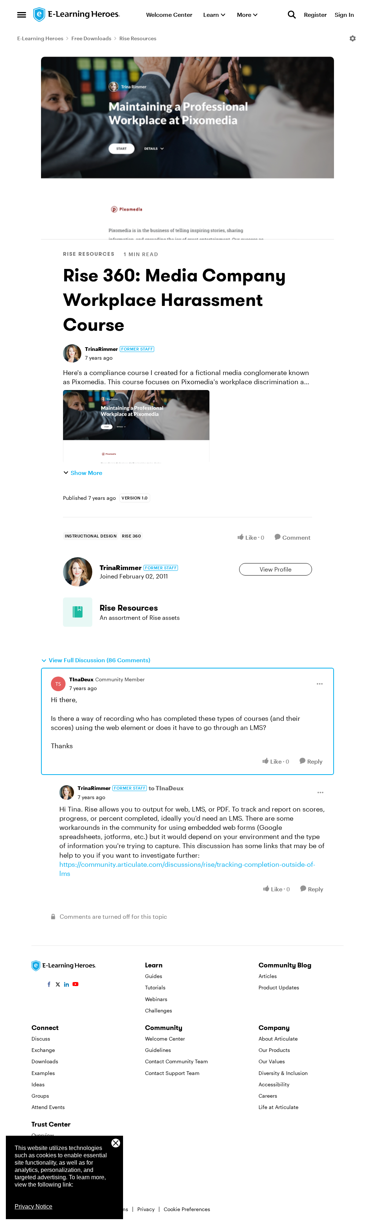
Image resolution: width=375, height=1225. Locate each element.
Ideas (38, 1084)
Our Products (274, 1050)
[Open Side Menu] (22, 14)
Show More (86, 472)
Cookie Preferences (187, 1209)
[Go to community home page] (76, 14)
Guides (153, 976)
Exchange (43, 1050)
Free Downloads (91, 38)
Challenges (158, 1010)
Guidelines (158, 1050)
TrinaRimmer (101, 349)
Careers (268, 1096)
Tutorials (155, 987)
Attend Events (48, 1107)
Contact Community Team (176, 1061)
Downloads (44, 1061)
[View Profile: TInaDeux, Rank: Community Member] (58, 684)
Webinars (156, 999)
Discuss (40, 1038)
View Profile (276, 569)
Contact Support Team (172, 1073)
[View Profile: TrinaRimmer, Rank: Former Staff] (72, 353)
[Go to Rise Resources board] (77, 612)
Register (315, 14)
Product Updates (279, 987)
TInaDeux (81, 679)
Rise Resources (137, 38)
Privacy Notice (33, 1206)
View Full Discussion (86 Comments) (99, 659)
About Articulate (278, 1038)
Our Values (272, 1061)
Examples (43, 1073)
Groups (40, 1096)
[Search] (291, 14)
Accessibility (274, 1084)
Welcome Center (165, 1038)
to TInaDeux (166, 787)
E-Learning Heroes (40, 38)
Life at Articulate (278, 1107)
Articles (268, 976)
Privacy (146, 1209)
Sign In (344, 14)
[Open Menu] (353, 38)
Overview (42, 1135)
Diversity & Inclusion (283, 1073)
